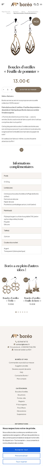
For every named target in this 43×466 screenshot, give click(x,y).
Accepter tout (21, 450)
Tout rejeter (21, 462)
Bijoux (23, 11)
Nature (9, 13)
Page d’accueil (6, 11)
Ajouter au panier (28, 89)
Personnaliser (21, 456)
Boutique (16, 11)
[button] (16, 312)
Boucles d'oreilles (33, 11)
